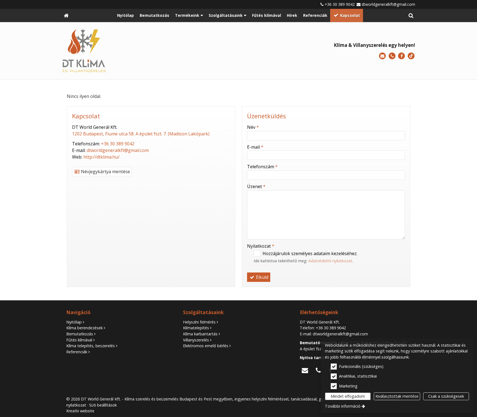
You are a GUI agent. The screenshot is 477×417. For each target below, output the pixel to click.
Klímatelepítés (196, 327)
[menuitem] (66, 15)
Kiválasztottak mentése (396, 396)
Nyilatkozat (260, 246)
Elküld (261, 277)
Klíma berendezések (84, 327)
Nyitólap (74, 322)
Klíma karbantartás (200, 333)
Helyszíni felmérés (199, 322)
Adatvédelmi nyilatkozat (330, 260)
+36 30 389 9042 (340, 4)
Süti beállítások (103, 405)
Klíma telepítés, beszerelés (90, 345)
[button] (411, 15)
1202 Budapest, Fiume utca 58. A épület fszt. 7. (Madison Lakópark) (141, 134)
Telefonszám (262, 167)
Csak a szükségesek (446, 396)
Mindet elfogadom (348, 396)
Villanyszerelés (196, 340)
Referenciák (76, 351)
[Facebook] (402, 56)
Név (253, 127)
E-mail (255, 147)
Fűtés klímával (79, 340)
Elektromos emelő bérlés (205, 345)
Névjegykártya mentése (105, 172)
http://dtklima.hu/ (101, 157)
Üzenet (256, 186)
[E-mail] (382, 56)
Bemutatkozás (79, 333)
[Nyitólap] (66, 15)
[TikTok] (411, 56)
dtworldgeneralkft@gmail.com (388, 4)
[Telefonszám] (392, 56)
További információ (343, 406)
